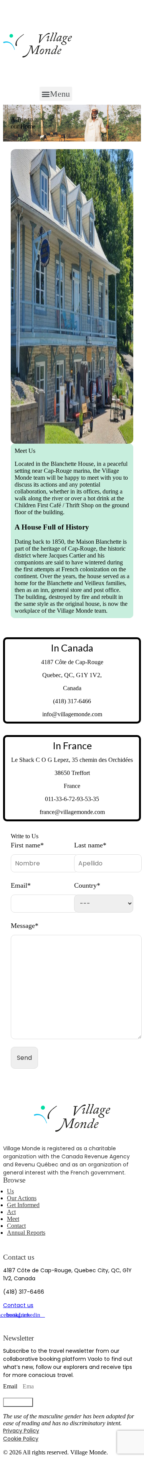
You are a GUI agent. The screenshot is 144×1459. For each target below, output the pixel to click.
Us (10, 1191)
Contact (16, 1225)
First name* (27, 845)
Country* (87, 885)
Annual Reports (26, 1232)
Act (11, 1212)
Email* (21, 885)
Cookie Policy (20, 1439)
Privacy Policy (21, 1430)
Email (11, 1386)
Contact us (18, 1305)
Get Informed (23, 1205)
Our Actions (21, 1198)
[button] (56, 94)
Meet (13, 1219)
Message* (24, 925)
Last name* (90, 845)
